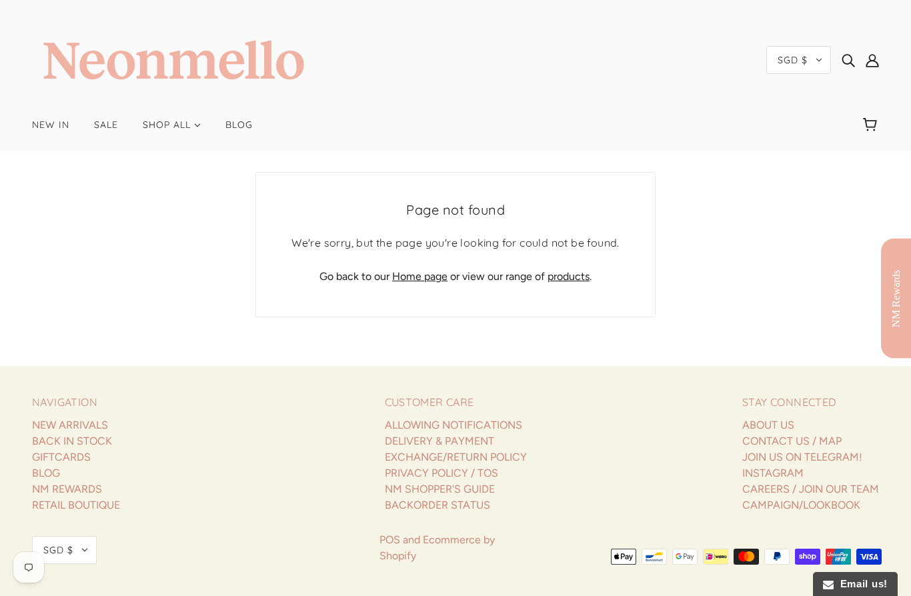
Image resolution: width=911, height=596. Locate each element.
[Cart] (872, 124)
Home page (419, 276)
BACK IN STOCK (72, 441)
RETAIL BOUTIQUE (76, 505)
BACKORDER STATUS (437, 505)
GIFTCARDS (61, 457)
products (569, 276)
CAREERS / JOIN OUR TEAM (810, 489)
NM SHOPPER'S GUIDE (440, 489)
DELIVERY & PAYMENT (439, 441)
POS (389, 539)
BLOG (46, 473)
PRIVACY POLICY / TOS (441, 473)
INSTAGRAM (773, 473)
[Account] (872, 60)
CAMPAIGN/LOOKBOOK (801, 505)
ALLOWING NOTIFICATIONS (453, 425)
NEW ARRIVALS (70, 425)
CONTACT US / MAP (792, 441)
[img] (848, 60)
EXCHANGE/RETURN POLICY (456, 457)
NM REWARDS (67, 489)
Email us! (861, 583)
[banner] (173, 59)
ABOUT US (768, 425)
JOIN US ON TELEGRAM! (802, 457)
